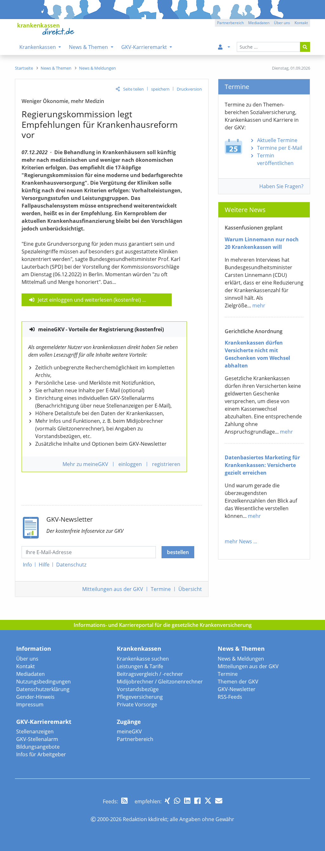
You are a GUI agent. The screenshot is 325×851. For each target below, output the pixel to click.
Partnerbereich (135, 739)
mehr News (238, 541)
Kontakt (25, 666)
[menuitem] (222, 47)
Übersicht (190, 589)
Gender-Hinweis (35, 696)
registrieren (166, 464)
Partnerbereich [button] (230, 22)
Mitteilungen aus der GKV (248, 666)
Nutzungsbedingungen (43, 681)
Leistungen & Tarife (140, 666)
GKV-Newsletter (236, 689)
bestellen (178, 552)
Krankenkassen (139, 648)
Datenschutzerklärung (43, 689)
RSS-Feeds (230, 696)
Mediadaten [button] (258, 22)
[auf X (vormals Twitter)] (207, 801)
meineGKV (129, 731)
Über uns (27, 658)
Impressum (29, 704)
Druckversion (189, 89)
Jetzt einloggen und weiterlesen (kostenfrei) (89, 299)
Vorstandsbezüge (138, 689)
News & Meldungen (241, 658)
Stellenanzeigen (35, 731)
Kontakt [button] (301, 22)
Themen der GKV (238, 681)
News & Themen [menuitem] (89, 47)
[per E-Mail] (218, 801)
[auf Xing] (167, 801)
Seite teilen (133, 89)
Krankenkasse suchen (143, 658)
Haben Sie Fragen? (281, 186)
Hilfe (44, 564)
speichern (160, 89)
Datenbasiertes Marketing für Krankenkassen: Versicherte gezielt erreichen (262, 465)
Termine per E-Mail (279, 147)
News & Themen (241, 648)
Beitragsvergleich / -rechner (150, 673)
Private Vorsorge (137, 704)
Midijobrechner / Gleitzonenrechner (160, 681)
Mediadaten (30, 673)
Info (27, 564)
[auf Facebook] (197, 801)
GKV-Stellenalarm (37, 739)
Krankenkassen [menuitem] (38, 47)
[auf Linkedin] (187, 801)
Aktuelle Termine (277, 140)
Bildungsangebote (38, 746)
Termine (161, 589)
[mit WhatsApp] (177, 801)
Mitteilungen (112, 589)
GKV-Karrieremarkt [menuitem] (144, 47)
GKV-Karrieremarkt (43, 721)
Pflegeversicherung (140, 696)
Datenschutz (71, 564)
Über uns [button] (282, 22)
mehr (258, 305)
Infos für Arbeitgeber (41, 754)
